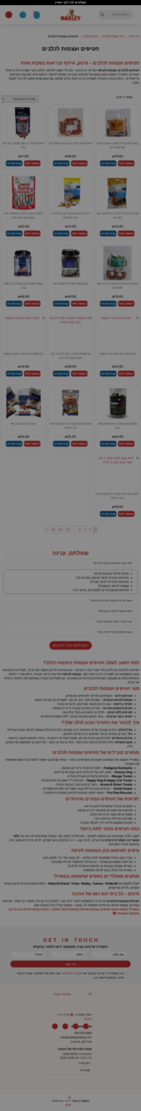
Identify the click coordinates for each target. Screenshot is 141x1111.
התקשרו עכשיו (71, 1094)
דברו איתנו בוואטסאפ (70, 1084)
